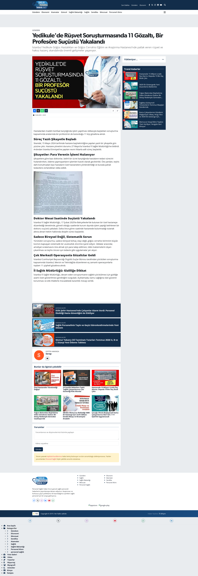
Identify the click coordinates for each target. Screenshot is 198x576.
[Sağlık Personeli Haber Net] (40, 4)
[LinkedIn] (45, 500)
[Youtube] (49, 500)
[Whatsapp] (53, 500)
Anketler (11, 568)
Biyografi (11, 565)
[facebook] (30, 521)
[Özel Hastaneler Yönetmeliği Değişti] (47, 378)
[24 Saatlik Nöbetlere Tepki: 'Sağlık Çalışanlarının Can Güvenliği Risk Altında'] (76, 378)
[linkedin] (171, 521)
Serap (49, 353)
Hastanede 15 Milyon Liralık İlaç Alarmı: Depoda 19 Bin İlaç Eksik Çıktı (105, 389)
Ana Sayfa (11, 525)
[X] (37, 500)
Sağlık (86, 12)
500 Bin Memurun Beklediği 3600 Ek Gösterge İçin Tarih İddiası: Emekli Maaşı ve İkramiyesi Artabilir (76, 416)
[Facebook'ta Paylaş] (34, 110)
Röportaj (11, 562)
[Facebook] (34, 500)
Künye (9, 570)
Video (9, 557)
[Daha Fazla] (46, 110)
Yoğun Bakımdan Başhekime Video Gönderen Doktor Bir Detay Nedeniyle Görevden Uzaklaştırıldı (46, 416)
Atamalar (55, 12)
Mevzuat (103, 12)
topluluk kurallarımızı (54, 456)
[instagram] (86, 521)
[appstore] (93, 505)
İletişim (10, 573)
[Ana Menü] (165, 12)
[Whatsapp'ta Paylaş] (42, 110)
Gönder (38, 449)
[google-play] (104, 505)
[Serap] (39, 355)
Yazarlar (11, 560)
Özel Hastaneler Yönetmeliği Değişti (45, 388)
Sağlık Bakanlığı (75, 12)
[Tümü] (163, 59)
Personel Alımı (115, 12)
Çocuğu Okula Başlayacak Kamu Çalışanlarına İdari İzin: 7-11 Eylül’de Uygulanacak (105, 415)
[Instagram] (41, 500)
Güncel (64, 12)
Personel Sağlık (51, 459)
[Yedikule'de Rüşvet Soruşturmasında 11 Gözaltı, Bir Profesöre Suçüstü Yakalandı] (76, 82)
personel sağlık (17, 552)
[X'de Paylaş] (38, 110)
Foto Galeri (12, 554)
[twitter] (58, 521)
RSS (36, 514)
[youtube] (115, 521)
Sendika (94, 12)
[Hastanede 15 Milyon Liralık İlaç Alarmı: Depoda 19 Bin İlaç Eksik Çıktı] (105, 378)
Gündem (36, 12)
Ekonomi (45, 12)
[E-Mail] (47, 358)
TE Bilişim (162, 514)
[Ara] (165, 5)
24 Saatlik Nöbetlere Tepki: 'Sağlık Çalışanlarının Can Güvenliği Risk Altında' (74, 389)
